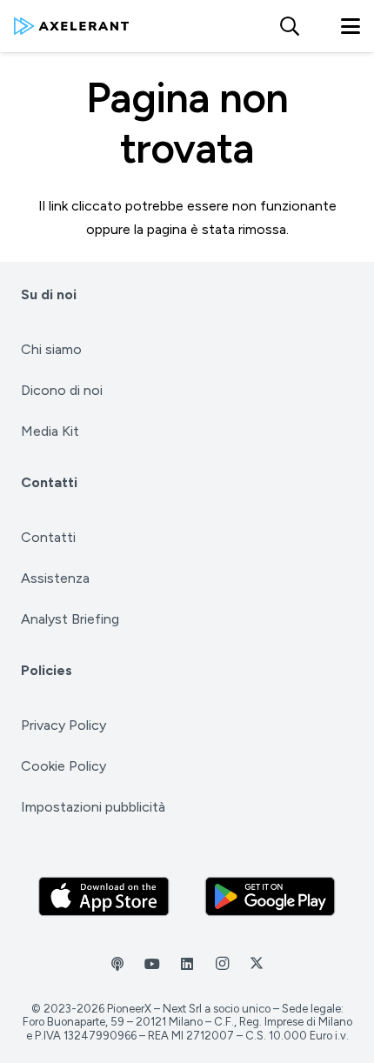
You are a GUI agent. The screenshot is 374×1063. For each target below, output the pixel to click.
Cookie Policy (63, 766)
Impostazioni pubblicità (93, 807)
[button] (289, 26)
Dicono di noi (62, 390)
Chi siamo (51, 349)
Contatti (49, 482)
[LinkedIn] (187, 963)
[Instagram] (221, 963)
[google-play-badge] (270, 896)
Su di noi (49, 294)
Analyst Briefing (70, 619)
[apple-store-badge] (104, 896)
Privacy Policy (63, 725)
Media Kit (50, 431)
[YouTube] (152, 963)
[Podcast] (117, 963)
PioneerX (129, 1008)
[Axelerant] (71, 26)
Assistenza (55, 578)
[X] (256, 963)
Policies (46, 670)
